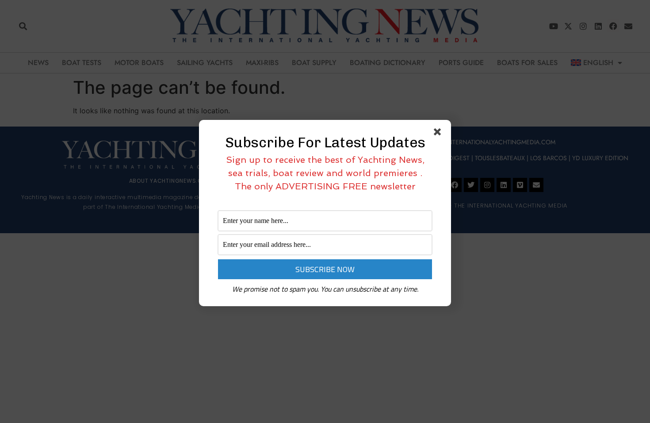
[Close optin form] (439, 133)
